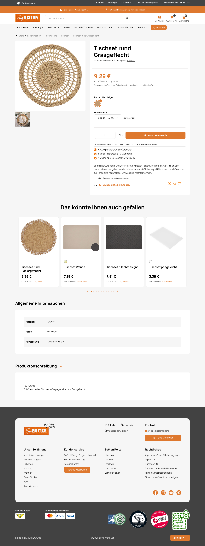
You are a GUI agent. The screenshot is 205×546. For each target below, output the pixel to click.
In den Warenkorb (157, 135)
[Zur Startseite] (28, 18)
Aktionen (161, 27)
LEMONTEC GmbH (33, 537)
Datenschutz (151, 463)
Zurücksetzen (129, 118)
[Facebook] (155, 492)
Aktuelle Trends (82, 27)
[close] (201, 9)
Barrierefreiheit (112, 472)
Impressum (150, 459)
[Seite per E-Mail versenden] (179, 183)
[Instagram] (163, 492)
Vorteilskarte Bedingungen (158, 472)
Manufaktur (103, 27)
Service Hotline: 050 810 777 (177, 2)
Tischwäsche (51, 35)
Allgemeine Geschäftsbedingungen (162, 455)
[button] (88, 291)
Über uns (109, 455)
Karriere (99, 2)
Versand (116, 81)
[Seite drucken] (174, 183)
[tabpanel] (39, 252)
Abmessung (100, 112)
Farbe (97, 97)
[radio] (97, 103)
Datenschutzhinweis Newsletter (161, 468)
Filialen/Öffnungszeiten (148, 2)
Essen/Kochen (34, 35)
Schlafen (21, 27)
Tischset (65, 35)
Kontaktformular (165, 437)
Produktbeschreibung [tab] (36, 366)
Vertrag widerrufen (77, 469)
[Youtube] (171, 492)
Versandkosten (71, 463)
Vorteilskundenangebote (36, 455)
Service (141, 27)
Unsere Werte (124, 27)
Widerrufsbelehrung (74, 459)
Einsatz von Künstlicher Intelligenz (162, 477)
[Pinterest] (178, 492)
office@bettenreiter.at (158, 430)
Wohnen (52, 27)
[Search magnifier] (127, 18)
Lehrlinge (112, 2)
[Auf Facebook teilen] (169, 183)
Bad (66, 27)
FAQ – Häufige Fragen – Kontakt (80, 455)
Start (21, 35)
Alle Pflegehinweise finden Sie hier (113, 178)
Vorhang (37, 27)
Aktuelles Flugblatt (33, 459)
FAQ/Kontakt (127, 2)
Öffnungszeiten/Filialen (116, 430)
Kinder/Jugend (31, 486)
